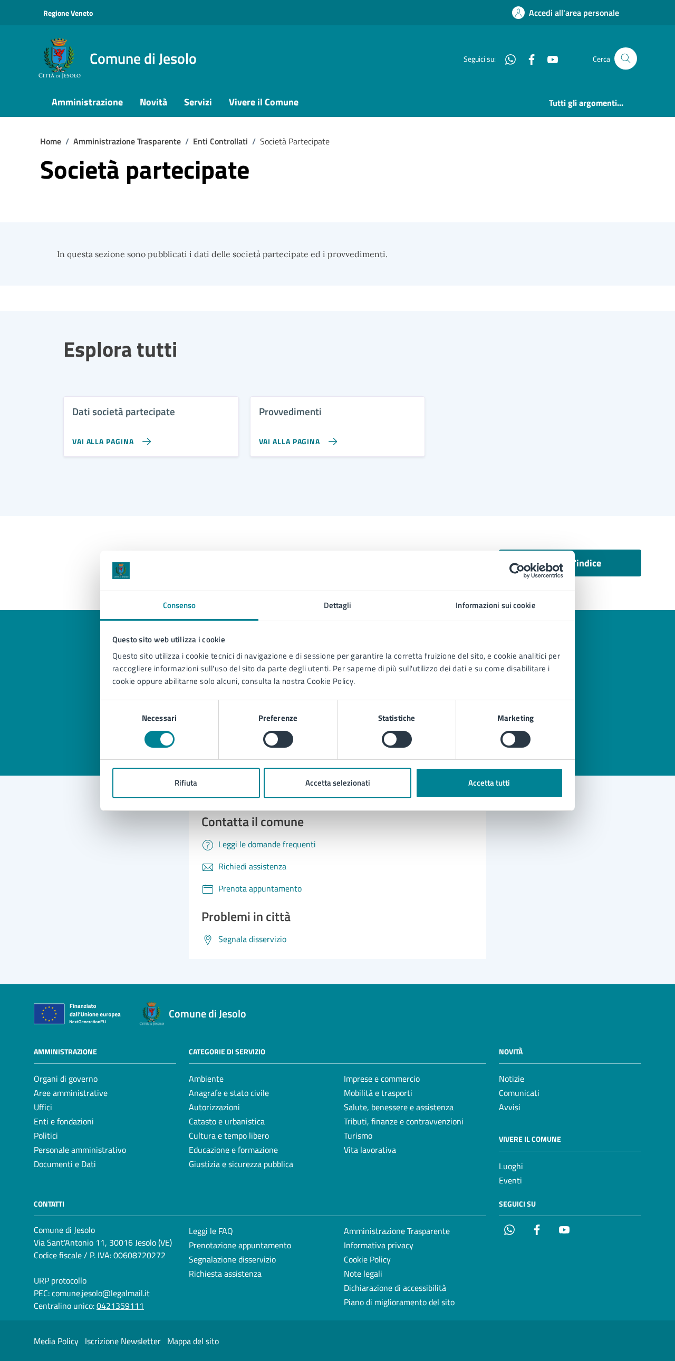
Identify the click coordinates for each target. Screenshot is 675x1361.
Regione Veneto (68, 12)
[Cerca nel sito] (625, 58)
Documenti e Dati (65, 1164)
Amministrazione (87, 102)
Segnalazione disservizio (232, 1259)
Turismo (358, 1135)
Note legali (363, 1273)
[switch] (278, 739)
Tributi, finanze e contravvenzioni (404, 1121)
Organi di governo (66, 1078)
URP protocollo (60, 1280)
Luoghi (511, 1166)
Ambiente (206, 1078)
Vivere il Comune (263, 102)
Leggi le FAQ (211, 1231)
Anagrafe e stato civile (229, 1092)
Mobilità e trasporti (378, 1092)
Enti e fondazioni (64, 1121)
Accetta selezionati (337, 783)
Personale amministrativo (80, 1149)
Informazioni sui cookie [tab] (495, 605)
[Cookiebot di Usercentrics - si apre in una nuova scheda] (517, 571)
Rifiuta (186, 783)
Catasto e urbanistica (227, 1121)
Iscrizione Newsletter (123, 1341)
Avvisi (509, 1107)
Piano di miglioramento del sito (399, 1302)
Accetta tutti (489, 783)
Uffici (43, 1107)
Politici (46, 1135)
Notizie (511, 1078)
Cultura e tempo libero (229, 1135)
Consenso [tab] (179, 605)
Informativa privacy (378, 1245)
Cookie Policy (367, 1259)
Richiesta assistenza (225, 1273)
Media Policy (56, 1341)
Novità (153, 102)
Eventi (510, 1180)
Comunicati (519, 1092)
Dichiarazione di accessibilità (395, 1287)
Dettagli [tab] (338, 605)
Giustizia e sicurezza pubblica (241, 1164)
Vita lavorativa (370, 1149)
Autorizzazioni (214, 1107)
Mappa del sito (193, 1341)
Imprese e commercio (382, 1078)
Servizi (198, 102)
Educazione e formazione (233, 1149)
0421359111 (120, 1305)
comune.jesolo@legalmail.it (101, 1293)
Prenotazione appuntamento (240, 1245)
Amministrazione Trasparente (397, 1231)
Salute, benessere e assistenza (399, 1107)
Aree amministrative (71, 1092)
